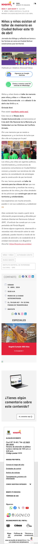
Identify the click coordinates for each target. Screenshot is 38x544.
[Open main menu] (13, 3)
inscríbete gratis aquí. (19, 111)
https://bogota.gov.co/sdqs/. (20, 244)
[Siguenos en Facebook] (10, 507)
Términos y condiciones (29, 534)
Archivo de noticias (13, 473)
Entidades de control (13, 468)
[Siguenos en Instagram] (23, 507)
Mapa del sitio (9, 535)
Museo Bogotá (8, 260)
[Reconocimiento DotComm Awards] (18, 525)
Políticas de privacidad (18, 534)
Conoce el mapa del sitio (15, 465)
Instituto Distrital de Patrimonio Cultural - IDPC (16, 266)
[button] (19, 277)
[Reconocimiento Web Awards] (29, 525)
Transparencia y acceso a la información (16, 477)
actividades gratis (24, 255)
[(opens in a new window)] (29, 277)
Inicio (3, 9)
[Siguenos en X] (19, 507)
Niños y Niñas (8, 255)
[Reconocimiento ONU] (8, 525)
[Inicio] (6, 3)
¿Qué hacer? (12, 9)
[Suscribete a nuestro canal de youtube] (27, 507)
